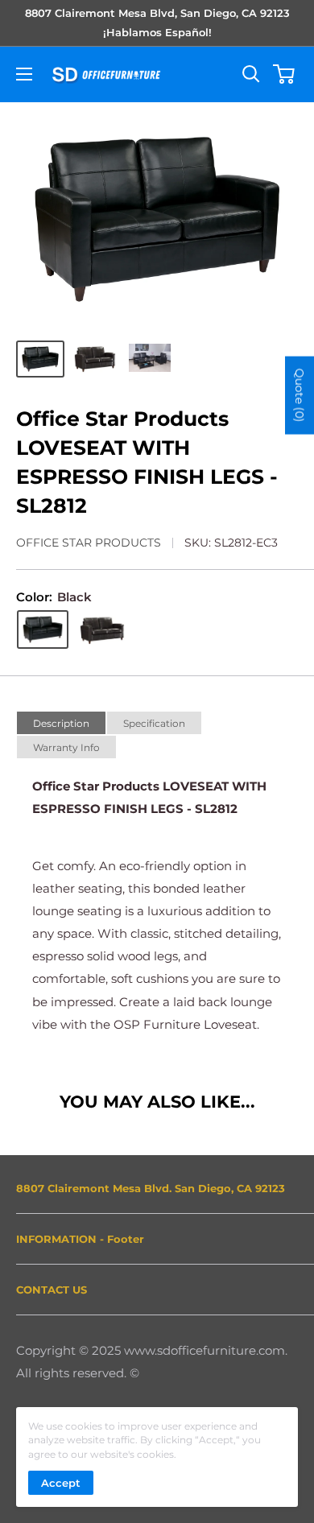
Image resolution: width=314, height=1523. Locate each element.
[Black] (42, 629)
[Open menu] (24, 74)
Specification (154, 723)
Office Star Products (88, 542)
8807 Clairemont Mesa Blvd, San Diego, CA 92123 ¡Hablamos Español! (157, 22)
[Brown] (102, 630)
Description (61, 723)
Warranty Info (66, 747)
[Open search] (251, 74)
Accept (61, 1482)
